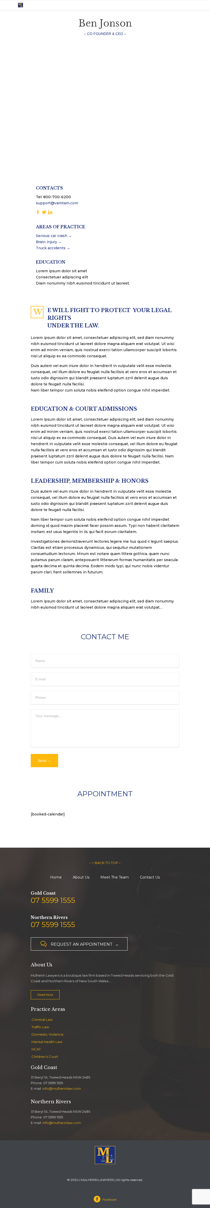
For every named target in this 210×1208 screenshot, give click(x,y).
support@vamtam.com (57, 203)
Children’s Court (45, 1057)
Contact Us (150, 877)
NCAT (36, 1049)
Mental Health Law (47, 1042)
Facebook (106, 1199)
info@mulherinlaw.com (62, 1088)
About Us (81, 877)
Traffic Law (40, 1027)
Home (56, 877)
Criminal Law (42, 1019)
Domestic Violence (48, 1034)
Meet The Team (114, 877)
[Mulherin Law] (31, 5)
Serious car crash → (54, 235)
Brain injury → (49, 242)
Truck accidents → (53, 248)
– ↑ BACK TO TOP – (105, 863)
